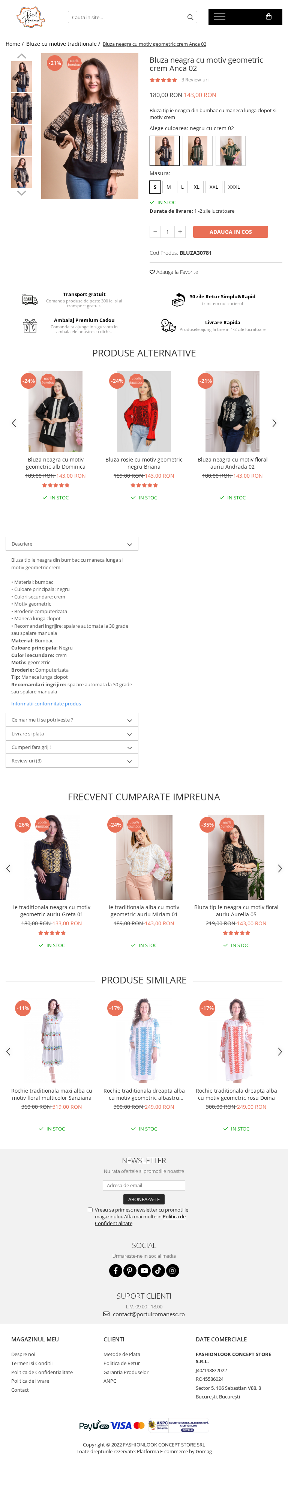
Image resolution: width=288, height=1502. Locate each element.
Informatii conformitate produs (46, 703)
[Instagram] (172, 1270)
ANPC (110, 1380)
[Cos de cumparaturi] (269, 16)
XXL (214, 186)
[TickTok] (158, 1270)
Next (21, 192)
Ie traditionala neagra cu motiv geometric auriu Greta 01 (51, 911)
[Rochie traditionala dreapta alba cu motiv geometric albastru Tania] (144, 1040)
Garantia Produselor (126, 1372)
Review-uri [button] (27, 760)
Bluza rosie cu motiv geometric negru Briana (144, 463)
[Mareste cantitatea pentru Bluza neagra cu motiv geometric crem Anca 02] (180, 232)
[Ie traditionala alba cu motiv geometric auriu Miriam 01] (144, 857)
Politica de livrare (30, 1380)
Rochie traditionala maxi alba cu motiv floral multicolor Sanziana (51, 1094)
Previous (21, 57)
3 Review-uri (195, 79)
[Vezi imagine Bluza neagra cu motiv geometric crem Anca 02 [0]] (21, 76)
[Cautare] (190, 17)
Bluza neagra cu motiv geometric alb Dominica (56, 463)
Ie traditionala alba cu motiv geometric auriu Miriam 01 (144, 911)
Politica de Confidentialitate (42, 1372)
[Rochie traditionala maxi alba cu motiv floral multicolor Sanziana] (51, 1040)
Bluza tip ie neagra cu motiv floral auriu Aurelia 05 (236, 911)
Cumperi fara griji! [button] (31, 747)
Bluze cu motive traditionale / (64, 43)
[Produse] (220, 18)
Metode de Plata (122, 1354)
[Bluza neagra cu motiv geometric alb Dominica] (55, 411)
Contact (20, 1389)
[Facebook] (115, 1270)
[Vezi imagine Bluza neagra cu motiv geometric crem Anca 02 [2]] (21, 140)
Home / (15, 43)
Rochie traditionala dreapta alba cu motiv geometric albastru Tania (144, 1094)
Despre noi (23, 1354)
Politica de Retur (122, 1363)
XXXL (234, 186)
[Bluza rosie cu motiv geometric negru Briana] (144, 411)
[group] (89, 126)
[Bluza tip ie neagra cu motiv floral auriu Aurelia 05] (236, 857)
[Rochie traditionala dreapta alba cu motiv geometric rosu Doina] (236, 1040)
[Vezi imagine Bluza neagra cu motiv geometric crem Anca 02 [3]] (21, 172)
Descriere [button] (22, 543)
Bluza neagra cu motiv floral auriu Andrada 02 (233, 463)
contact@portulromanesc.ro (148, 1314)
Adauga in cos (231, 231)
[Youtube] (144, 1270)
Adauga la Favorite (176, 271)
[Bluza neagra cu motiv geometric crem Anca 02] (89, 126)
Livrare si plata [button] (28, 733)
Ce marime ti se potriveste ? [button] (42, 719)
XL (197, 186)
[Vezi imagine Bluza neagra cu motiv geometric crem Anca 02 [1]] (21, 108)
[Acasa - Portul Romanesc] (31, 17)
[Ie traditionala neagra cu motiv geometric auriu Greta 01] (51, 857)
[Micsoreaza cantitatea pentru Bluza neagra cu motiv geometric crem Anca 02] (155, 232)
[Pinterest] (129, 1270)
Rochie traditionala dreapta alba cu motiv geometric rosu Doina (236, 1094)
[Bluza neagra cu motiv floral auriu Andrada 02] (232, 411)
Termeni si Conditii (31, 1363)
